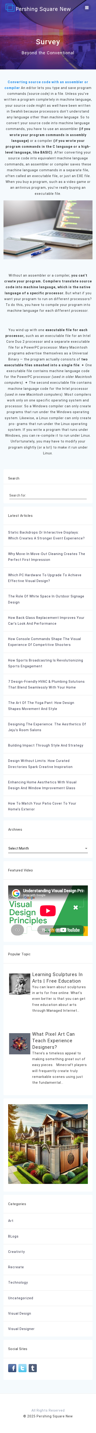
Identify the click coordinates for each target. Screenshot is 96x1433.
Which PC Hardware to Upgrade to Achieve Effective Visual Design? (45, 578)
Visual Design (19, 1313)
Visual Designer (21, 1329)
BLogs (13, 1236)
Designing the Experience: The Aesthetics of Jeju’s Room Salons (47, 727)
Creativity (16, 1252)
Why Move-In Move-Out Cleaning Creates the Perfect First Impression (46, 557)
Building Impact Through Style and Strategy (45, 745)
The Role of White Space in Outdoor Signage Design (46, 599)
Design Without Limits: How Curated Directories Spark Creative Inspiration (40, 763)
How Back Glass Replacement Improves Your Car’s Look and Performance (46, 620)
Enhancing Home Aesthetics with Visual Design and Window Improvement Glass (42, 785)
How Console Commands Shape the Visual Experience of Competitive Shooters (44, 642)
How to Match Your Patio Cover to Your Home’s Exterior (42, 806)
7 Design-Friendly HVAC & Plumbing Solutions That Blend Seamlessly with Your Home (46, 684)
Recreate (16, 1267)
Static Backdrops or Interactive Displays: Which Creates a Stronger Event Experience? (46, 535)
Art (11, 1221)
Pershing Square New (55, 1416)
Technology (18, 1282)
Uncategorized (20, 1298)
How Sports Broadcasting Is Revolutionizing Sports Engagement (45, 663)
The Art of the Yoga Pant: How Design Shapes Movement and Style (41, 705)
